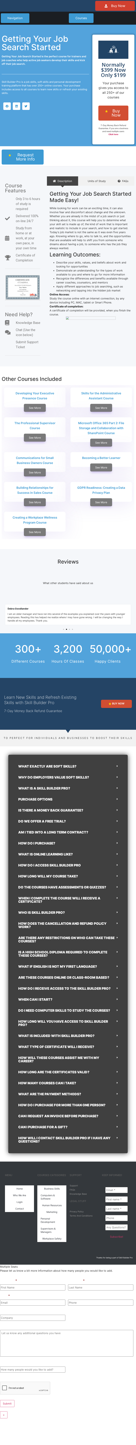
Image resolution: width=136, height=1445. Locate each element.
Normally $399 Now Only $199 (113, 69)
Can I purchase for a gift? (43, 1127)
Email (5, 1295)
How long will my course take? (48, 876)
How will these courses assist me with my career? (58, 1059)
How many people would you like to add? (26, 1362)
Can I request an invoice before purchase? (58, 1116)
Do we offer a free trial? (42, 821)
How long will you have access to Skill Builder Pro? (63, 1023)
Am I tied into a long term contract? (53, 832)
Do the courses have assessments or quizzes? (62, 887)
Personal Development (48, 1220)
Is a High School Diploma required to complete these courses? (62, 954)
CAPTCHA (6, 1377)
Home (19, 1188)
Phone (72, 1295)
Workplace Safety (52, 1238)
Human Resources (52, 1205)
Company (6, 1310)
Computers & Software (48, 1197)
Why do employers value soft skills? (53, 777)
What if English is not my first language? (57, 967)
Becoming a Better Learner (101, 458)
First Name (8, 1280)
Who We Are (19, 1195)
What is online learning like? (45, 854)
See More (35, 408)
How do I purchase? (36, 843)
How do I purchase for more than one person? (61, 1105)
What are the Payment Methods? (49, 1094)
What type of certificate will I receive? (56, 1047)
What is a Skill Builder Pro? (44, 788)
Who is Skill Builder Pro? (41, 913)
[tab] (62, 181)
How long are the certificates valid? (53, 1072)
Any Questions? (10, 1326)
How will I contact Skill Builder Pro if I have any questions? (64, 1139)
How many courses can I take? (47, 1083)
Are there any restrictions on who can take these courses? (66, 939)
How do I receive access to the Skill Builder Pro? (64, 989)
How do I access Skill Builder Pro (49, 865)
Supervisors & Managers (48, 1230)
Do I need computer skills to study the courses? (64, 1011)
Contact (19, 1208)
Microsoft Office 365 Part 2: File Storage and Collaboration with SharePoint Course (101, 428)
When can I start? (35, 1000)
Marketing (51, 1212)
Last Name (76, 1280)
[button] (7, 106)
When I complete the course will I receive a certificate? (59, 900)
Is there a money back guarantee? (50, 810)
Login (20, 1202)
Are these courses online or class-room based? (63, 978)
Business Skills (52, 1188)
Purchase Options (35, 799)
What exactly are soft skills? (47, 766)
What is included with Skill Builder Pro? (56, 1036)
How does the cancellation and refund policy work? (62, 925)
